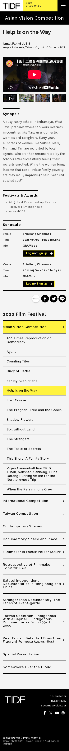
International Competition (25, 501)
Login (30, 253)
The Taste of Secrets (24, 449)
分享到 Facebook (45, 298)
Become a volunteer (53, 705)
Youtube (57, 713)
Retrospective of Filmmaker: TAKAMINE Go (28, 566)
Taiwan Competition (20, 513)
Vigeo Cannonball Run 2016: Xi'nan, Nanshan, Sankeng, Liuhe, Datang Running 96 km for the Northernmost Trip (32, 473)
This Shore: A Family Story (28, 458)
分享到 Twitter (54, 298)
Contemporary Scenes (22, 526)
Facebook (45, 713)
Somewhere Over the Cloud (27, 667)
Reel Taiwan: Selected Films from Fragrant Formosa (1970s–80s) (32, 639)
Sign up (42, 253)
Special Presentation (21, 654)
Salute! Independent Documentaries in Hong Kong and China (32, 584)
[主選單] (63, 5)
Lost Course (16, 400)
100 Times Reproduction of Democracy (29, 340)
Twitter (51, 713)
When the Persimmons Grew (30, 489)
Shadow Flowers (20, 419)
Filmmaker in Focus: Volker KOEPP (32, 552)
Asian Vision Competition (25, 327)
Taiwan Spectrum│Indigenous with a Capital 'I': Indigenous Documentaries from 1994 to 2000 (29, 620)
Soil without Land (21, 429)
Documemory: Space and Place (30, 539)
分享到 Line (62, 298)
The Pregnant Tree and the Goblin (34, 410)
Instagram (63, 713)
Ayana (11, 352)
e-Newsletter (58, 696)
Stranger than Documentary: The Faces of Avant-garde (31, 601)
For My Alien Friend (22, 381)
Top (62, 728)
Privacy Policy (58, 700)
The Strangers (18, 439)
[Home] (11, 6)
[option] (34, 74)
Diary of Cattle (18, 371)
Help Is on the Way (22, 390)
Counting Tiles (18, 361)
